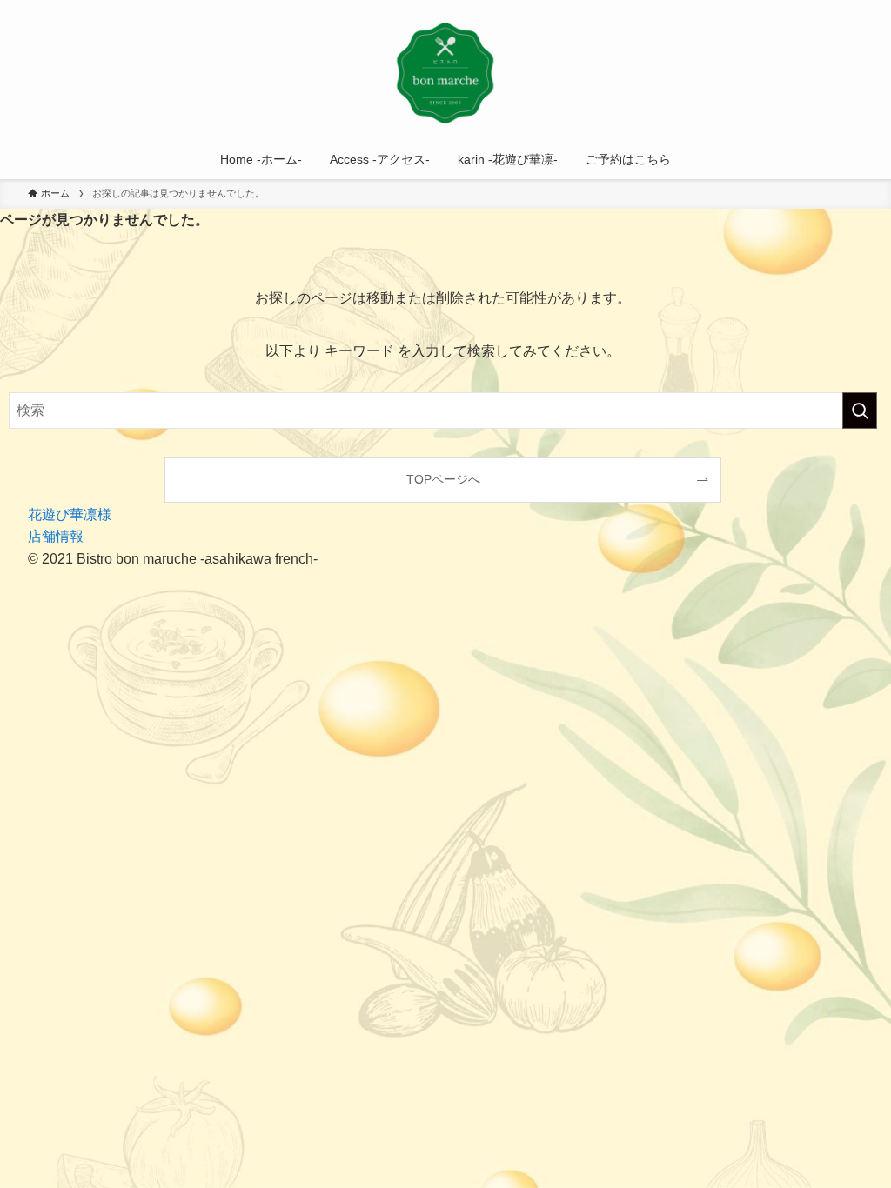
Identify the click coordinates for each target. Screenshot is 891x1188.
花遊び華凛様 (69, 514)
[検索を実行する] (859, 410)
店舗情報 (56, 536)
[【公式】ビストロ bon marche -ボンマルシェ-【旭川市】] (445, 73)
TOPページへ (443, 479)
